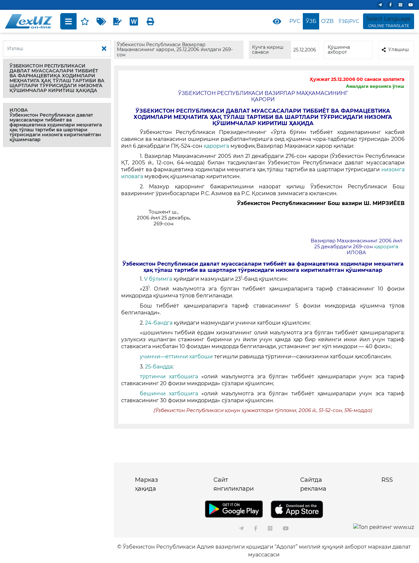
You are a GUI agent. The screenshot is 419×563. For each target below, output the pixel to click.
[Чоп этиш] (150, 21)
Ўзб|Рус (348, 21)
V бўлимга (158, 279)
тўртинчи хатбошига (171, 376)
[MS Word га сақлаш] (134, 21)
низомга (393, 169)
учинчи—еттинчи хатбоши (177, 356)
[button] (57, 78)
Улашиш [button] (398, 49)
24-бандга (159, 323)
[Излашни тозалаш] (104, 49)
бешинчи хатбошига (171, 393)
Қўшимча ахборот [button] (339, 49)
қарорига (217, 146)
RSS (387, 479)
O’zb (327, 21)
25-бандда (159, 367)
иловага (132, 176)
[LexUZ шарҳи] (117, 21)
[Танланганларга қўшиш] (85, 21)
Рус (294, 21)
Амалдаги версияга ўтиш (375, 86)
